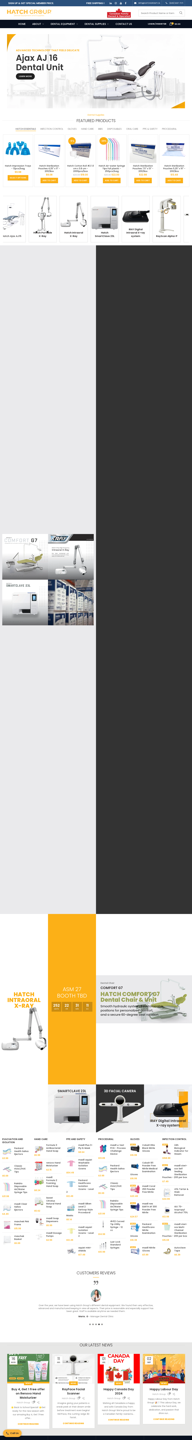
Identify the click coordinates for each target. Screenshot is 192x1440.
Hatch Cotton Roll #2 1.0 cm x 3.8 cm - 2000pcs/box (80, 168)
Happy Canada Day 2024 (75, 1391)
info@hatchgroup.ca (149, 3)
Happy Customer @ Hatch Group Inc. (166, 1391)
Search (181, 13)
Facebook (125, 3)
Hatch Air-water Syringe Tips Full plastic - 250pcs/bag (112, 168)
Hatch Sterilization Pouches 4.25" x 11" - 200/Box (49, 168)
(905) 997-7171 (176, 3)
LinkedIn (111, 3)
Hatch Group (25, 1398)
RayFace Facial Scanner (30, 1391)
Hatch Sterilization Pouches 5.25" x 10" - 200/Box (174, 168)
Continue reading (30, 1423)
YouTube (121, 3)
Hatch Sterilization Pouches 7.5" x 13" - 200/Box (143, 168)
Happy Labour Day (120, 1389)
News (30, 1383)
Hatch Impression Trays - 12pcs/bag (18, 167)
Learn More (25, 76)
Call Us (12, 1433)
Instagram (116, 3)
